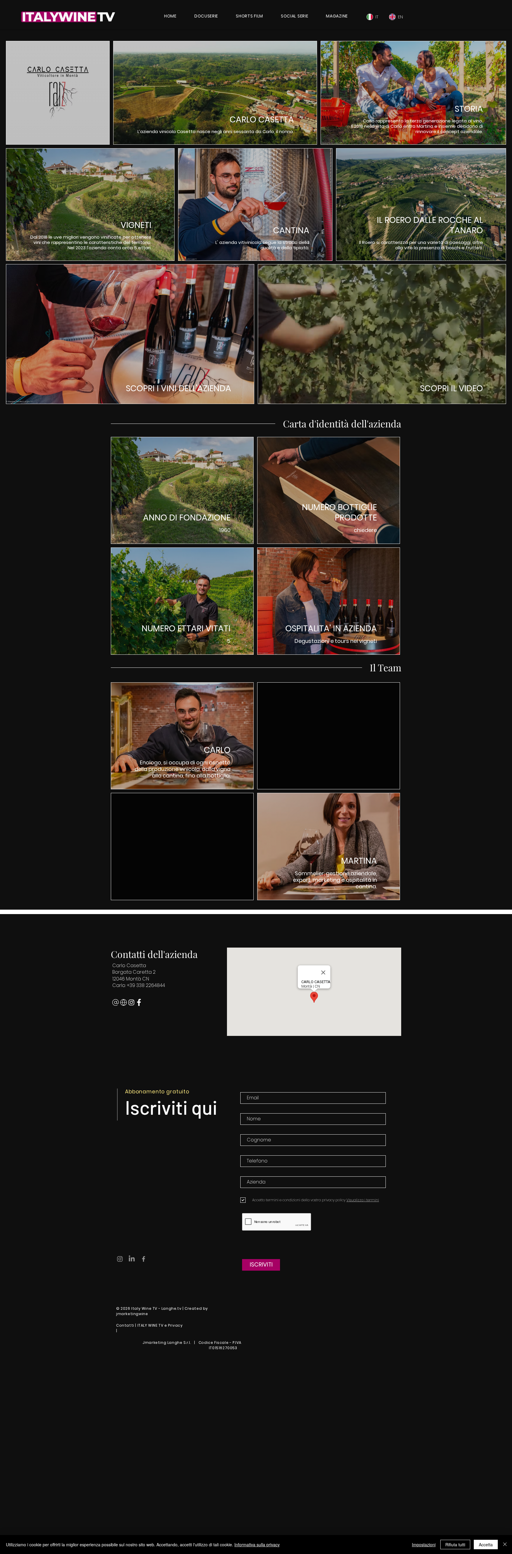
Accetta (486, 1544)
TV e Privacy (171, 1325)
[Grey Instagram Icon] (120, 1259)
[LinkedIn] (131, 1259)
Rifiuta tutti (455, 1544)
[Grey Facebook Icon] (143, 1259)
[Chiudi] (504, 1544)
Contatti (125, 1325)
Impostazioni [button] (424, 1544)
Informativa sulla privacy (257, 1544)
